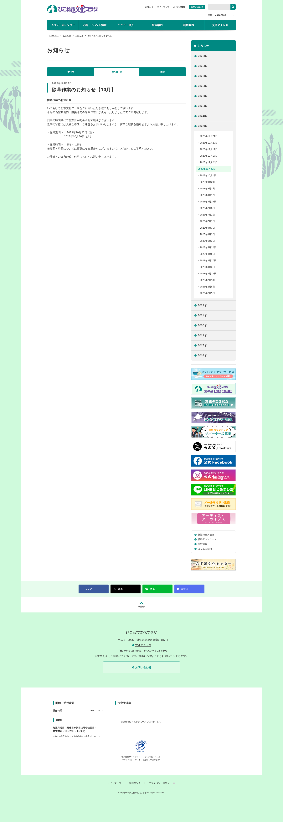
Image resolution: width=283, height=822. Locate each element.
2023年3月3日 (207, 267)
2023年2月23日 (208, 273)
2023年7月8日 (207, 208)
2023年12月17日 (209, 149)
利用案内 (188, 25)
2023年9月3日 (207, 188)
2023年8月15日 (208, 201)
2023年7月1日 (207, 214)
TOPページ (54, 36)
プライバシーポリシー (160, 783)
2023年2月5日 (207, 286)
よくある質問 (179, 7)
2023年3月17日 (208, 260)
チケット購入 (126, 25)
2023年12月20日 (209, 142)
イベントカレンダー (63, 25)
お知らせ (149, 7)
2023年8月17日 (208, 195)
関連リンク (135, 783)
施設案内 (157, 25)
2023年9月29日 (208, 182)
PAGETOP (141, 604)
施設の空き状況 (206, 534)
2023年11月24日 (209, 162)
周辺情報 (202, 544)
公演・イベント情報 (94, 25)
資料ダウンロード (207, 539)
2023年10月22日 (207, 169)
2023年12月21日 (209, 136)
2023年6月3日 (207, 227)
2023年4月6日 (207, 254)
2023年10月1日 (208, 175)
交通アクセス (220, 25)
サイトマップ (163, 7)
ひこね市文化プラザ (72, 9)
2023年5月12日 (208, 247)
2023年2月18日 (208, 280)
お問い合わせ (197, 7)
